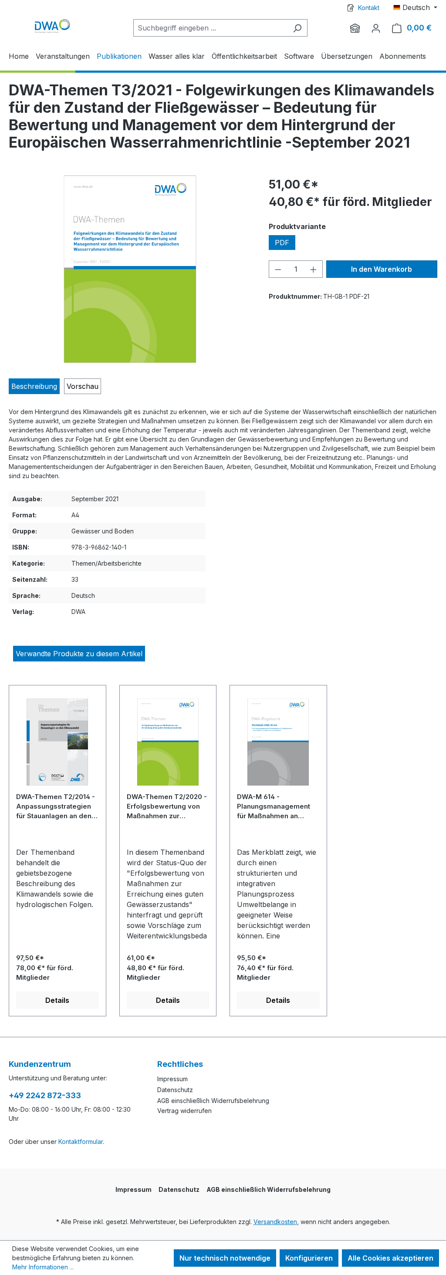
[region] (130, 269)
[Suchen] (297, 28)
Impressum (172, 1079)
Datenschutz (175, 1089)
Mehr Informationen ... (43, 1267)
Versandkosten (275, 1221)
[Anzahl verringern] (278, 269)
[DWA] (355, 28)
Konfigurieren (309, 1258)
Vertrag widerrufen (184, 1110)
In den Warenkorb (381, 269)
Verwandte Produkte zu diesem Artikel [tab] (79, 653)
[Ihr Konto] (375, 28)
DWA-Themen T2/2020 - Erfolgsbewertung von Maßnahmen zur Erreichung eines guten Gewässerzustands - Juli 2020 (168, 806)
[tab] (34, 386)
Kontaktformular (80, 1141)
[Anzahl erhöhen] (313, 269)
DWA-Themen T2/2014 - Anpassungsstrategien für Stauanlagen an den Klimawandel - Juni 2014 (55, 806)
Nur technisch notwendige (224, 1258)
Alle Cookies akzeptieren (390, 1258)
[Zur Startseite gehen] (52, 26)
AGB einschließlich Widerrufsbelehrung (213, 1100)
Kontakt (368, 7)
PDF (282, 242)
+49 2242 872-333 (45, 1095)
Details (57, 1000)
